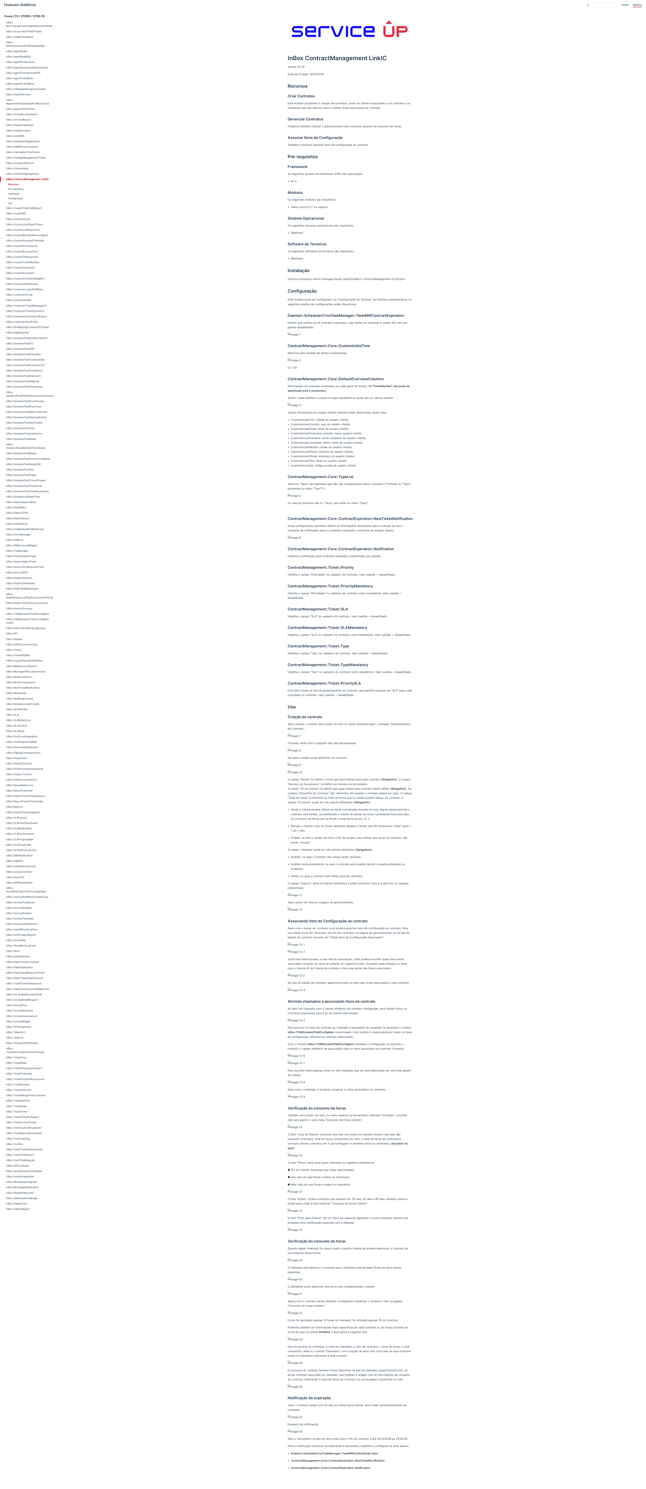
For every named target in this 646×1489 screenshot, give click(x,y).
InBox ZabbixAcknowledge (22, 1198)
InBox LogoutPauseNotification (24, 660)
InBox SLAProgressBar (19, 839)
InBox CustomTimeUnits (20, 267)
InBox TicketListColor (19, 1089)
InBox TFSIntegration (18, 1026)
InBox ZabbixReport (18, 1209)
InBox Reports (14, 806)
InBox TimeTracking (18, 1138)
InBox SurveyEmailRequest (22, 999)
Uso (10, 203)
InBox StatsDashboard (19, 967)
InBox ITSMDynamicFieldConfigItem (27, 613)
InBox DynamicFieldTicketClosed (25, 480)
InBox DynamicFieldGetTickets (24, 422)
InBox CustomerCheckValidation (25, 278)
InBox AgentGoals (16, 51)
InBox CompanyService (20, 163)
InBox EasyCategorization (21, 502)
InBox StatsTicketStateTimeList (24, 978)
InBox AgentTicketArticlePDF (23, 72)
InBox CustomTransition (20, 273)
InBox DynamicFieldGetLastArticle (26, 417)
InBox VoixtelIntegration (20, 1176)
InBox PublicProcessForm (21, 779)
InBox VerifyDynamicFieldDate (24, 1171)
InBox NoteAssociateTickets (22, 704)
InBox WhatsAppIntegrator (21, 1181)
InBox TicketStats (16, 1106)
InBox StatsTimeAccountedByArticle (27, 989)
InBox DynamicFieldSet (20, 469)
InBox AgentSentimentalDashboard (27, 67)
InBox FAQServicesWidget (21, 545)
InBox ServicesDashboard (21, 924)
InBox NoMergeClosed (19, 698)
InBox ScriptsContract (19, 871)
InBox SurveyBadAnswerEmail (24, 994)
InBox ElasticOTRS (17, 512)
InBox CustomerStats (18, 300)
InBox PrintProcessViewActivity (24, 768)
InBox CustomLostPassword (23, 229)
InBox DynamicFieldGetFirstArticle (26, 411)
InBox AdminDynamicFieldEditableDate (25, 44)
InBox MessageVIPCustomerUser (26, 671)
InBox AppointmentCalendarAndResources (27, 101)
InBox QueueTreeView (19, 790)
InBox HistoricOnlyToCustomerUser (27, 603)
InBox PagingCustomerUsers (23, 752)
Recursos (13, 184)
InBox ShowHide (16, 940)
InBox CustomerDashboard (22, 284)
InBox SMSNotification (19, 855)
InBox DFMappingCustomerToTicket (27, 327)
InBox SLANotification (19, 828)
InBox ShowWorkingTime (21, 945)
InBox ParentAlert (16, 758)
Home (625, 4)
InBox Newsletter (16, 693)
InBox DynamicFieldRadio (21, 453)
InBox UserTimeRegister (20, 1160)
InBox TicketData (16, 1062)
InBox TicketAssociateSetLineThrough (25, 1050)
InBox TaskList (14, 1037)
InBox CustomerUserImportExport (26, 316)
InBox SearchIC (15, 877)
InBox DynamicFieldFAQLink (22, 381)
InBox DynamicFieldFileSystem (24, 386)
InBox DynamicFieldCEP (20, 348)
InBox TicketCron (16, 1057)
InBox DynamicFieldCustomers (24, 370)
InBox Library (14, 649)
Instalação (14, 193)
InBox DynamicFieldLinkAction (24, 433)
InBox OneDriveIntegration (22, 736)
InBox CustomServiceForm (22, 251)
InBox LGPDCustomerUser (22, 644)
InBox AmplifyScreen (18, 94)
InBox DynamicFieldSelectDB (23, 464)
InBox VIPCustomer (17, 1165)
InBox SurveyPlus (16, 1005)
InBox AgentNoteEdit (18, 56)
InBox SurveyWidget (18, 1021)
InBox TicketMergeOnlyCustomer (26, 1095)
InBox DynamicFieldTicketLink (24, 485)
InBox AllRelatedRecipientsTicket (25, 89)
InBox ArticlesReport (18, 119)
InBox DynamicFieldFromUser (24, 406)
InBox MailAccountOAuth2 (21, 666)
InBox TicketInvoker (18, 1084)
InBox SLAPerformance (20, 833)
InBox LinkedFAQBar (18, 655)
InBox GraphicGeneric (19, 577)
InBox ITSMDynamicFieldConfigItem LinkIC (27, 621)
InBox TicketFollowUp (19, 1073)
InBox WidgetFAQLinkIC (20, 1192)
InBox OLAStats (15, 731)
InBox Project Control (19, 774)
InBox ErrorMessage (18, 534)
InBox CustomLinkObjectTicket (24, 224)
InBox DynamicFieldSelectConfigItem (28, 458)
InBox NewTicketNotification (23, 687)
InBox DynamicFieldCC (19, 343)
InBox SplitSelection (18, 956)
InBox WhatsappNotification (22, 1187)
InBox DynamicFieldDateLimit (23, 376)
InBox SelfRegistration (19, 882)
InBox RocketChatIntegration (23, 812)
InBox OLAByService (18, 720)
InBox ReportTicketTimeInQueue (25, 796)
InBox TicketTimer (17, 1111)
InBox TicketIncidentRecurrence (25, 1079)
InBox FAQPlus (14, 539)
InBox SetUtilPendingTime (21, 929)
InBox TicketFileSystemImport (24, 1068)
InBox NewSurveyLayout (20, 682)
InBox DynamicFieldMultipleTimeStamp (25, 446)
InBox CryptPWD (16, 213)
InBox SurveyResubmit (19, 1010)
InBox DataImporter (17, 332)
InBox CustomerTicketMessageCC (26, 305)
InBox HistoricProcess (19, 608)
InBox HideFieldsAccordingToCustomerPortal (29, 595)
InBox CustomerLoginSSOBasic (24, 289)
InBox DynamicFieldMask (21, 439)
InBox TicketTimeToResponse (24, 983)
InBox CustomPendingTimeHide (25, 240)
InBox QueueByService (19, 785)
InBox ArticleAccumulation (22, 114)
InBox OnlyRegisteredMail (21, 741)
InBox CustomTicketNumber (23, 262)
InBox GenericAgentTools (21, 561)
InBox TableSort (15, 1032)
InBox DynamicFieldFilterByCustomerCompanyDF (30, 394)
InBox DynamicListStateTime (23, 496)
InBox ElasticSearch (18, 518)
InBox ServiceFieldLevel (20, 902)
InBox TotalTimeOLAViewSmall (24, 1149)
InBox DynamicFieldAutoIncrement (26, 338)
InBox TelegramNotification (22, 1043)
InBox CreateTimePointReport (24, 208)
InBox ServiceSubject (19, 913)
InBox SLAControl (16, 817)
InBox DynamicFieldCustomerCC (25, 365)
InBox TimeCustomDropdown (23, 1127)
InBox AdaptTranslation (19, 37)
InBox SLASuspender (18, 844)
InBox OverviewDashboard (22, 747)
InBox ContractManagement (22, 173)
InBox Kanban (14, 639)
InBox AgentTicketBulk (19, 78)
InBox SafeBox (14, 860)
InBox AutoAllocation (18, 130)
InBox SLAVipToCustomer (21, 850)
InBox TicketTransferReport (22, 1117)
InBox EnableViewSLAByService (25, 529)
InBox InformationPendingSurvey (25, 628)
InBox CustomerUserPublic (22, 321)
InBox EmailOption (17, 523)
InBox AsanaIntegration (20, 125)
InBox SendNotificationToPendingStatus (26, 889)
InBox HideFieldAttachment (22, 588)
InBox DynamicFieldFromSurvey (25, 401)
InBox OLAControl (16, 725)
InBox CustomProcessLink (21, 246)
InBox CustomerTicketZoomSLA (25, 311)
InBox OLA (12, 714)
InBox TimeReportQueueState (24, 1133)
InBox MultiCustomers (19, 676)
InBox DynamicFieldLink (20, 428)
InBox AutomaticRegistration (23, 141)
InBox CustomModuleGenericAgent (27, 235)
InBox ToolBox (14, 1144)
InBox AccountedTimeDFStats (24, 31)
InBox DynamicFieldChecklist (23, 354)
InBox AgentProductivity (20, 62)
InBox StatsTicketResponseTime (25, 972)
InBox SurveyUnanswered (21, 1016)
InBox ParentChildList (19, 763)
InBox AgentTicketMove (20, 83)
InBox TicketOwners (18, 1100)
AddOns (637, 4)
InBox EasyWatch (16, 507)
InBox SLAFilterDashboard (22, 823)
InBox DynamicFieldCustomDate (25, 359)
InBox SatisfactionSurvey (21, 866)
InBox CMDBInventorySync (22, 146)
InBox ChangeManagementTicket (25, 157)
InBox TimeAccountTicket (21, 1122)
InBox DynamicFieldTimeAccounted (27, 491)
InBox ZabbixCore (16, 1203)
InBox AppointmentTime (20, 108)
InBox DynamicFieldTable (21, 475)
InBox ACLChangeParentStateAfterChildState (29, 24)
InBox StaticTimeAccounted (22, 962)
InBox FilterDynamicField (21, 556)
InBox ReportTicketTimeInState (24, 801)
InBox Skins (13, 951)
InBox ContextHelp (17, 168)
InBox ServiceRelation (19, 907)
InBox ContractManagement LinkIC (27, 179)
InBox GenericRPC (17, 572)
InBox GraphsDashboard (20, 583)
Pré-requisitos (16, 188)
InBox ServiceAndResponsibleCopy (27, 896)
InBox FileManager (17, 550)
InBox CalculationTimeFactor (23, 152)
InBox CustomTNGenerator (22, 256)
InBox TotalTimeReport (20, 1154)
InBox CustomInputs (18, 219)
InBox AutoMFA (15, 136)
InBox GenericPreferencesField (25, 567)
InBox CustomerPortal (19, 294)
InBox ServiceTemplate (19, 918)
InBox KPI (11, 633)
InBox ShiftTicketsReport (21, 934)
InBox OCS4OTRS (16, 709)
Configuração (15, 198)
